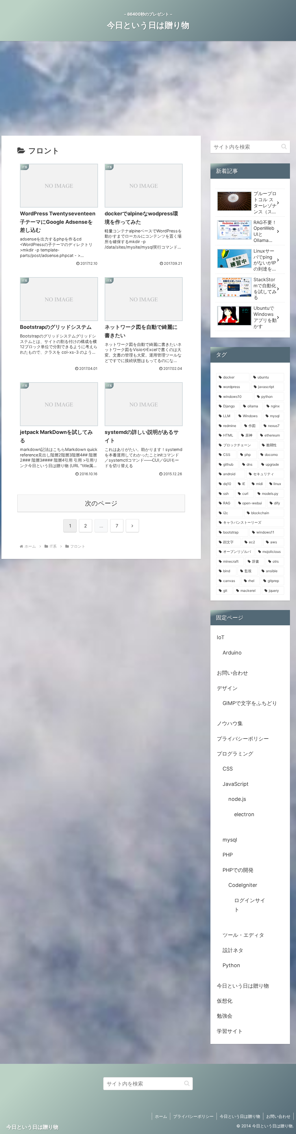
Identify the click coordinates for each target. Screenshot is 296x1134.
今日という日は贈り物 (243, 986)
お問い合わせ (232, 673)
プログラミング (235, 754)
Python (231, 965)
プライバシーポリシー (243, 739)
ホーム (161, 1116)
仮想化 (224, 1001)
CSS (228, 769)
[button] (284, 146)
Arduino (232, 653)
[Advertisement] (148, 88)
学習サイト (230, 1031)
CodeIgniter (242, 885)
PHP (228, 855)
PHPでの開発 (238, 870)
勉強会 (224, 1016)
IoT (221, 637)
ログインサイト (249, 905)
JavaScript (236, 784)
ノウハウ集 (230, 723)
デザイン (227, 688)
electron (244, 814)
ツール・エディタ (243, 935)
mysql (230, 840)
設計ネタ (233, 950)
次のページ (101, 503)
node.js (237, 799)
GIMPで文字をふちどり (250, 703)
